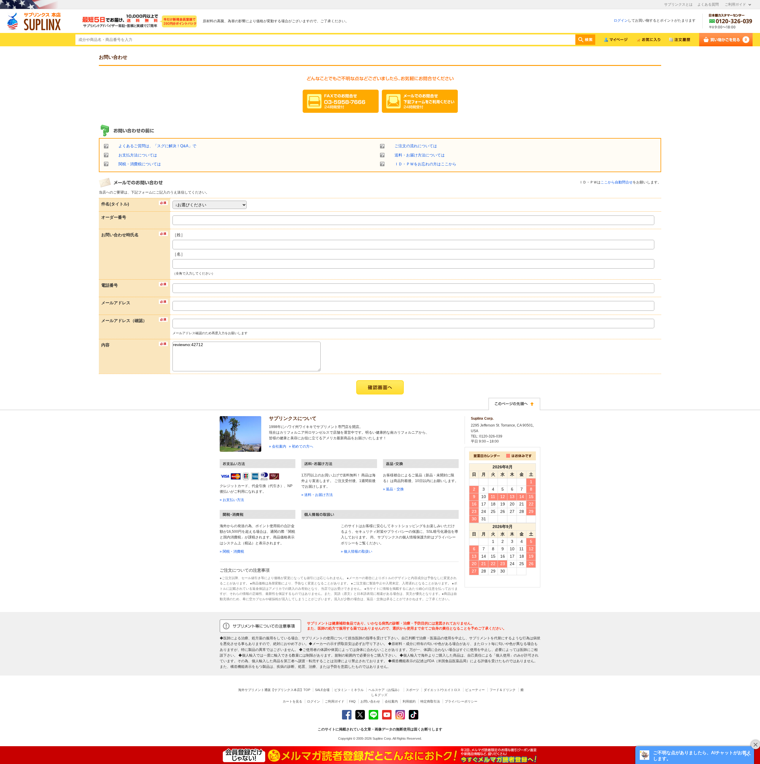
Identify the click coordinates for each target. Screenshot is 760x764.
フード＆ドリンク (503, 690)
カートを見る (292, 701)
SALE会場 (322, 690)
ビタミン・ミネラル (349, 690)
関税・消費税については (139, 164)
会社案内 (391, 701)
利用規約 (409, 701)
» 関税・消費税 (232, 551)
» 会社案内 (277, 446)
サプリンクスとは (678, 4)
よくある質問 (708, 4)
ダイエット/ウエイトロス (442, 690)
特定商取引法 (430, 701)
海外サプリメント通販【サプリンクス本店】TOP (274, 690)
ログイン (621, 20)
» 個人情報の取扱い (356, 551)
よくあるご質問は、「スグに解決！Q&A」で (157, 146)
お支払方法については (137, 155)
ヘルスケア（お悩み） (384, 690)
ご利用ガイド (735, 4)
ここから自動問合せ (617, 182)
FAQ (352, 701)
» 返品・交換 (393, 489)
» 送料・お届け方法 (317, 495)
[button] (694, 755)
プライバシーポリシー (461, 701)
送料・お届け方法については (420, 155)
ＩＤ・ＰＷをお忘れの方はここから (425, 164)
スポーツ (412, 690)
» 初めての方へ (301, 446)
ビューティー (475, 690)
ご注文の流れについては (416, 146)
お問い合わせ (370, 701)
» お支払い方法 (232, 500)
